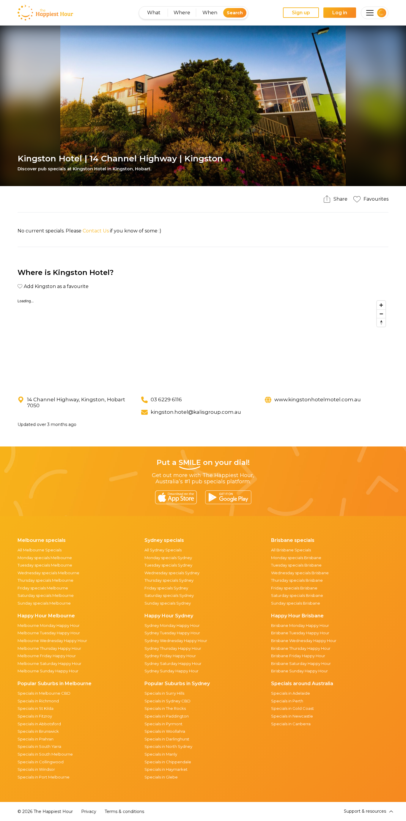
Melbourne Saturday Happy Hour (49, 663)
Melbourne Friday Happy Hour (47, 655)
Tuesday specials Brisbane (296, 565)
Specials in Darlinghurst (166, 739)
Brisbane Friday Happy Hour (298, 655)
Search (235, 12)
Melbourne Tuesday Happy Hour (49, 632)
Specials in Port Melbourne (44, 777)
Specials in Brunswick (38, 731)
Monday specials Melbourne (45, 557)
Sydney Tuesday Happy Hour (172, 632)
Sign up (301, 12)
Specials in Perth (287, 701)
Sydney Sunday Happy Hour (171, 671)
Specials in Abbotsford (39, 723)
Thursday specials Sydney (168, 580)
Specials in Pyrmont (163, 723)
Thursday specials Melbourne (45, 580)
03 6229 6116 (166, 399)
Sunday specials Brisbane (295, 603)
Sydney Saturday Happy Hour (173, 663)
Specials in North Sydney (168, 746)
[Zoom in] (381, 305)
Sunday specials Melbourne (44, 603)
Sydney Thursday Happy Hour (172, 648)
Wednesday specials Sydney (171, 572)
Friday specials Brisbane (294, 588)
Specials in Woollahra (164, 731)
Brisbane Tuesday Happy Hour (300, 632)
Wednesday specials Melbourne (48, 572)
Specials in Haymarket (166, 769)
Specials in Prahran (35, 739)
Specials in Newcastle (292, 716)
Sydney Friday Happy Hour (170, 655)
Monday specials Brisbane (296, 557)
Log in (339, 12)
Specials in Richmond (38, 701)
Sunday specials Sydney (167, 603)
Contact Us (96, 231)
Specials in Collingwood (41, 761)
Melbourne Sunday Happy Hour (48, 671)
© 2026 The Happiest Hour (45, 811)
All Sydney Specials (163, 550)
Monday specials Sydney (168, 557)
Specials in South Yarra (39, 746)
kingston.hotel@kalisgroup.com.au (196, 412)
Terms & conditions (124, 811)
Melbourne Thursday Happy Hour (49, 648)
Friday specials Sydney (166, 588)
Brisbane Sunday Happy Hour (299, 671)
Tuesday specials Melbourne (45, 565)
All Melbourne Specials (40, 550)
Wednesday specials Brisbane (300, 572)
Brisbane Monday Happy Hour (300, 625)
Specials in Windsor (36, 769)
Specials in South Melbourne (45, 754)
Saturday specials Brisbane (297, 595)
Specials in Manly (160, 754)
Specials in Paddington (166, 716)
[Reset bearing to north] (381, 322)
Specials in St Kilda (35, 708)
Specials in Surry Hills (164, 693)
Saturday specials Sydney (169, 595)
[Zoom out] (381, 313)
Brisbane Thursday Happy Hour (301, 648)
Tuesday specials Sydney (168, 565)
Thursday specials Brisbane (297, 580)
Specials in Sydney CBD (167, 701)
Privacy (88, 811)
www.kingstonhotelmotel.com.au (317, 399)
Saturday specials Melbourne (46, 595)
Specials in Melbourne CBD (44, 693)
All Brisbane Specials (291, 550)
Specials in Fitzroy (35, 716)
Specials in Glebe (161, 777)
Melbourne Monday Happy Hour (49, 625)
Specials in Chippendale (167, 761)
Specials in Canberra (291, 723)
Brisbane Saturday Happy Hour (301, 663)
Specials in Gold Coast (292, 708)
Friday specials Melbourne (43, 588)
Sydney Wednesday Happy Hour (175, 640)
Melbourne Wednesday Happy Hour (52, 640)
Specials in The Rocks (165, 708)
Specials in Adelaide (290, 693)
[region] (203, 342)
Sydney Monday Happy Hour (172, 625)
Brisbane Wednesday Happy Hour (303, 640)
